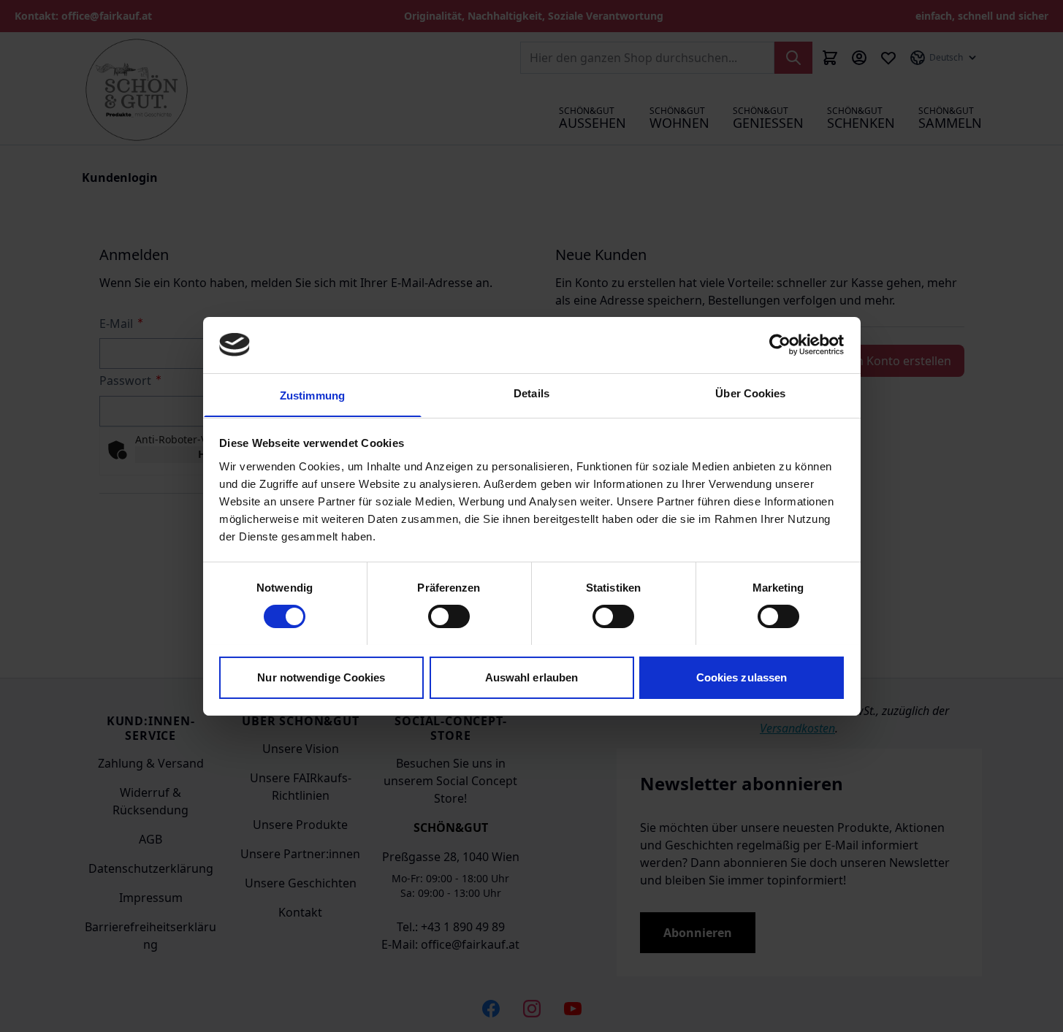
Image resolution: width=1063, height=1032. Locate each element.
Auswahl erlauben (532, 676)
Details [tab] (531, 392)
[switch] (449, 616)
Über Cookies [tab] (750, 392)
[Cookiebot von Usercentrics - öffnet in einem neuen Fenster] (780, 345)
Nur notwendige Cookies (321, 676)
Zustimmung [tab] (312, 395)
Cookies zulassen (742, 676)
